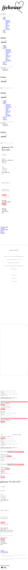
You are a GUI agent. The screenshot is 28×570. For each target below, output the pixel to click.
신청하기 (2, 538)
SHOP (4, 19)
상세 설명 (3, 228)
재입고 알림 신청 (6, 172)
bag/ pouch (8, 21)
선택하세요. (4, 168)
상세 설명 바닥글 (4, 229)
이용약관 (2, 550)
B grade (7, 28)
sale (6, 27)
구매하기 (2, 477)
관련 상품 (3, 233)
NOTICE (4, 30)
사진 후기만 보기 (6, 406)
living (6, 24)
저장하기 (2, 404)
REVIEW (4, 32)
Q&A (4, 31)
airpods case (8, 20)
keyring (7, 23)
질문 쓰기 (3, 438)
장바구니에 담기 (4, 524)
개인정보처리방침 (4, 552)
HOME (4, 17)
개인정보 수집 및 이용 (6, 397)
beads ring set (8, 22)
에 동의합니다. (9, 397)
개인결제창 (8, 29)
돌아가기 (2, 468)
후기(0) (2, 230)
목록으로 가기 (3, 456)
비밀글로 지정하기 (5, 454)
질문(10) (2, 232)
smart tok (7, 26)
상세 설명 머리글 (4, 227)
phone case (8, 25)
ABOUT (4, 18)
